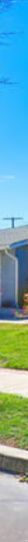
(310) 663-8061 (25, 1)
